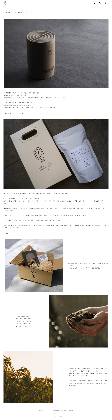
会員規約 (71, 411)
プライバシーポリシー (44, 411)
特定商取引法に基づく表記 (59, 411)
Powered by (54, 416)
